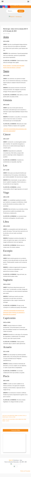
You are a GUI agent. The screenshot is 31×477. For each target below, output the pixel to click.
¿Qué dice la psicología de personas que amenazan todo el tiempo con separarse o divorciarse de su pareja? (14, 312)
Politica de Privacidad (25, 471)
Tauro (6, 71)
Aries (6, 36)
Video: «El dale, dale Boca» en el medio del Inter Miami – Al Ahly (14, 420)
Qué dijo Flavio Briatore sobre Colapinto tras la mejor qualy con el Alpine (14, 416)
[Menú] (2, 1)
